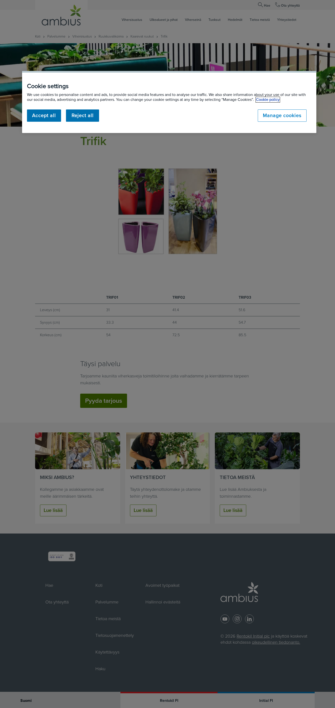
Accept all (44, 116)
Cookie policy (268, 99)
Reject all (83, 116)
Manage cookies (282, 116)
